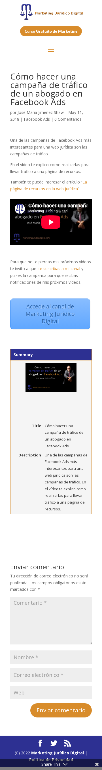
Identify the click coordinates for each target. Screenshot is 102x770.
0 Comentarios (68, 119)
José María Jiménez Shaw (41, 112)
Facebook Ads (37, 119)
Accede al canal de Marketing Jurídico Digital (50, 313)
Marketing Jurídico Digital (57, 753)
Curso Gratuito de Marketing (51, 31)
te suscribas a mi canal (59, 268)
